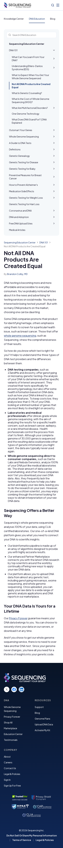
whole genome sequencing (20, 335)
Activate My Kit (42, 730)
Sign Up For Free (12, 785)
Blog (52, 18)
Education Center (13, 734)
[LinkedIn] (21, 689)
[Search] (52, 5)
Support (39, 707)
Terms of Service (21, 840)
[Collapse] (54, 50)
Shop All (8, 722)
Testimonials (10, 739)
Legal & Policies (12, 774)
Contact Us (10, 768)
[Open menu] (57, 5)
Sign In (7, 779)
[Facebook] (14, 689)
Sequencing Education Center (26, 43)
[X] (6, 689)
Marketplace (10, 728)
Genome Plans (42, 718)
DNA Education (37, 18)
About (7, 756)
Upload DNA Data (44, 724)
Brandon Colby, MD (17, 274)
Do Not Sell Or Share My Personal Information (31, 835)
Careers (8, 762)
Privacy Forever (18, 618)
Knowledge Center (14, 18)
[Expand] (54, 58)
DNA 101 (43, 242)
